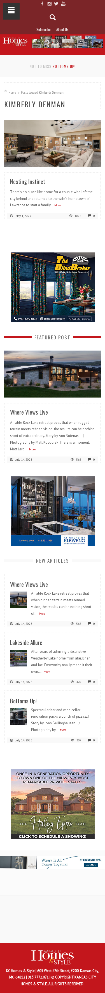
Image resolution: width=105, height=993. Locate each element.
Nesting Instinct (27, 181)
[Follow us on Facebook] (42, 3)
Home (12, 92)
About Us (62, 29)
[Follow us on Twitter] (56, 3)
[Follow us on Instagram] (49, 3)
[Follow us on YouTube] (63, 3)
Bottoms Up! (64, 66)
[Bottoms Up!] (18, 716)
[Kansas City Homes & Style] (52, 41)
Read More (85, 160)
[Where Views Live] (52, 373)
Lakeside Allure (26, 642)
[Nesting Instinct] (52, 143)
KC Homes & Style (21, 970)
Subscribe (43, 29)
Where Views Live (29, 412)
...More (56, 205)
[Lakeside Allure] (18, 658)
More (32, 449)
